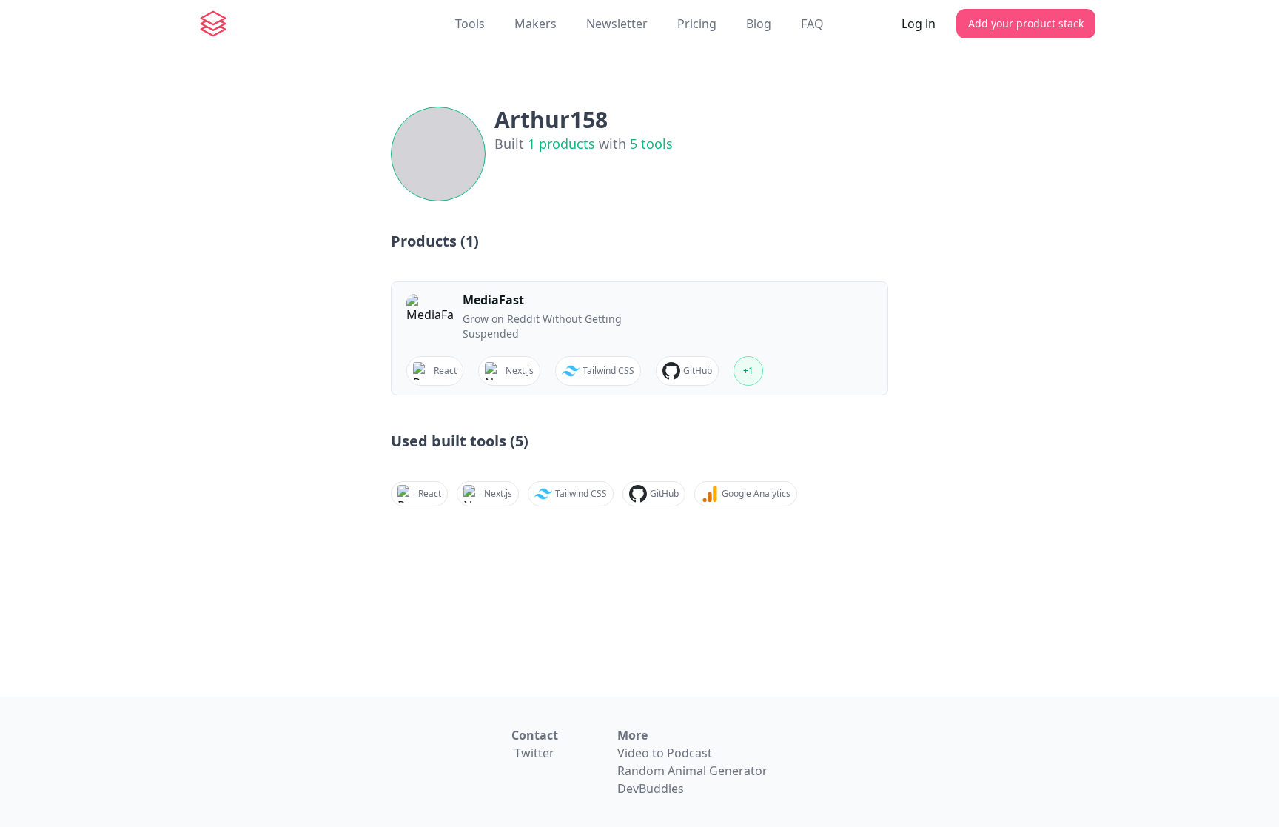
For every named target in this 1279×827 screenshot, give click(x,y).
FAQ (812, 24)
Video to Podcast (664, 753)
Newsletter (617, 24)
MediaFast (493, 300)
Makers (535, 24)
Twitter (534, 753)
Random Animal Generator (692, 771)
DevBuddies (650, 788)
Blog (758, 24)
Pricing (696, 24)
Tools (470, 24)
